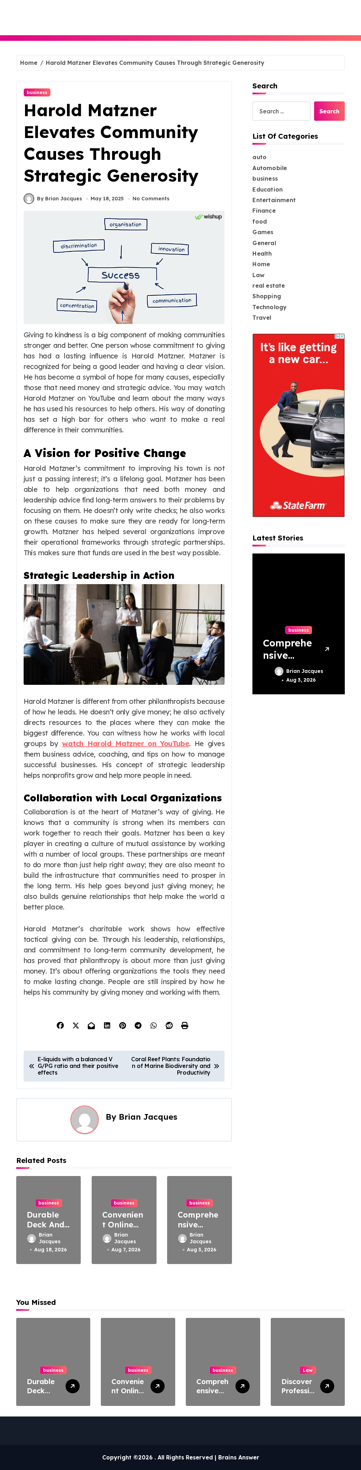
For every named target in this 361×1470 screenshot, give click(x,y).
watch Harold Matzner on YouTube (125, 743)
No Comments (151, 198)
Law (258, 275)
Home (261, 264)
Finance (263, 210)
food (259, 221)
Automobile (269, 167)
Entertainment (274, 200)
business (37, 92)
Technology (269, 307)
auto (259, 157)
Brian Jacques (148, 1117)
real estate (268, 285)
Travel (261, 317)
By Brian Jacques (59, 198)
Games (262, 232)
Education (267, 189)
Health (262, 253)
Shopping (266, 296)
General (264, 242)
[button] (338, 624)
